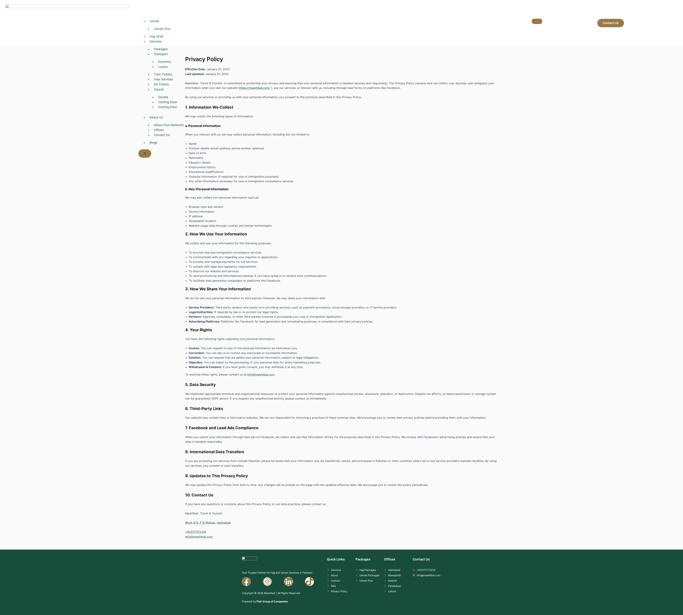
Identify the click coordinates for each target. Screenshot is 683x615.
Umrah (154, 21)
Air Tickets (161, 84)
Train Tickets (163, 74)
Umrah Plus (162, 29)
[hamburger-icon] (537, 21)
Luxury (163, 66)
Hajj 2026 (156, 36)
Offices (159, 130)
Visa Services (163, 79)
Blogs (153, 142)
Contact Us (162, 135)
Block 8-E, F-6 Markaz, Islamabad (208, 522)
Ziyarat (159, 89)
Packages (161, 49)
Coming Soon (167, 102)
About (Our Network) (169, 125)
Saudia (163, 97)
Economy (164, 61)
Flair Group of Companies (272, 601)
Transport (161, 54)
